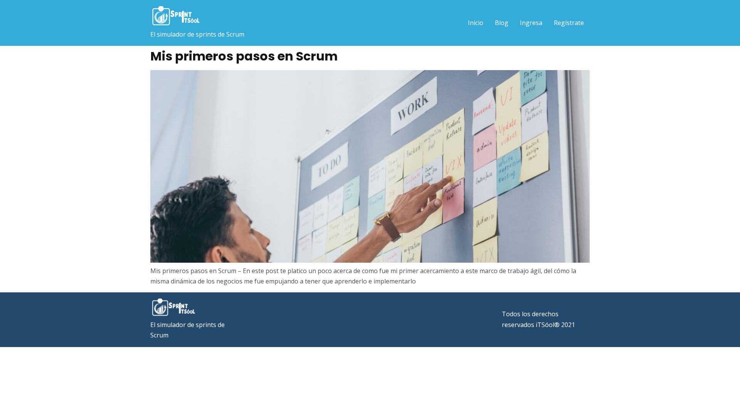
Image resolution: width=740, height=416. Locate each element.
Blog (501, 22)
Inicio (475, 22)
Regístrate (569, 22)
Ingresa (531, 22)
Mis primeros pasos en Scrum (244, 56)
